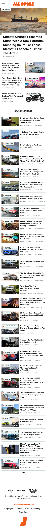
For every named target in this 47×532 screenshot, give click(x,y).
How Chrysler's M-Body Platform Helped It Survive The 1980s (32, 328)
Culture (7, 313)
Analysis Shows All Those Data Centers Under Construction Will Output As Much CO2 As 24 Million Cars (32, 302)
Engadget (8, 508)
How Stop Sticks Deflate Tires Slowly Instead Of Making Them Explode (32, 120)
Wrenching (8, 195)
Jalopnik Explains (10, 260)
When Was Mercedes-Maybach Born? (32, 262)
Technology (9, 405)
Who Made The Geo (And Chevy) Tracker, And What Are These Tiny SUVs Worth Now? (32, 159)
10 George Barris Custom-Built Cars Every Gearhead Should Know (32, 315)
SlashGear (23, 512)
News (6, 299)
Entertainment (33, 78)
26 (17, 346)
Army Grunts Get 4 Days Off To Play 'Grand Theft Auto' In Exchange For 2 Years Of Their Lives (12, 81)
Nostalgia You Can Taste (11, 326)
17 (17, 412)
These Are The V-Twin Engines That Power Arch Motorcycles (12, 96)
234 (17, 425)
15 (17, 215)
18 (17, 333)
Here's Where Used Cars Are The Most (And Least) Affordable (31, 368)
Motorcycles (33, 93)
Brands (7, 156)
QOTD (30, 63)
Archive (21, 490)
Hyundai (7, 379)
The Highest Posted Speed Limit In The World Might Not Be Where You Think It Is (31, 172)
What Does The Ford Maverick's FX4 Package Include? (29, 288)
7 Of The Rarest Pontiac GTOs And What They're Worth (31, 434)
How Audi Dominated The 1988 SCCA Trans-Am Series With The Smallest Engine (32, 185)
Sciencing (35, 508)
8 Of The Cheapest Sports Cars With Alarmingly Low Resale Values (32, 211)
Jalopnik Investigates (9, 170)
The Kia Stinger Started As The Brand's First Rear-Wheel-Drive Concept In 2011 (32, 275)
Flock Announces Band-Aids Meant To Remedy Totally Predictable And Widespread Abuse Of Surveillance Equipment (31, 448)
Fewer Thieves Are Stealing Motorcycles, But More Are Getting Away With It (31, 224)
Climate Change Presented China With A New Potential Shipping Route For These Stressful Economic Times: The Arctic (23, 45)
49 (17, 453)
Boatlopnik (7, 9)
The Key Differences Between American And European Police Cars (32, 395)
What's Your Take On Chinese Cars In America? (31, 421)
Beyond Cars (9, 143)
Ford (6, 131)
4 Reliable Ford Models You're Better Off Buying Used (32, 133)
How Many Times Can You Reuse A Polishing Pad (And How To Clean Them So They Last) (31, 354)
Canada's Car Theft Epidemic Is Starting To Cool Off (32, 341)
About (11, 490)
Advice (7, 366)
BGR (27, 508)
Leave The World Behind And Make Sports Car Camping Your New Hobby (32, 236)
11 (17, 177)
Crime (6, 118)
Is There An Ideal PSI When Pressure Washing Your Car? (31, 198)
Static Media (16, 496)
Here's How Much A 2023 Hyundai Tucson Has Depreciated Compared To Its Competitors (31, 381)
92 (17, 306)
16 (17, 400)
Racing (7, 182)
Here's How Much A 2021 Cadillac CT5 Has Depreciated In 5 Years (31, 249)
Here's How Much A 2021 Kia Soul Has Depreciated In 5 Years (31, 463)
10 (17, 438)
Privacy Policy (33, 491)
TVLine (19, 508)
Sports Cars (9, 208)
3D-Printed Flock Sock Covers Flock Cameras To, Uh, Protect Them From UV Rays (32, 408)
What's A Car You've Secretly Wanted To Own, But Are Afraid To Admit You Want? (11, 66)
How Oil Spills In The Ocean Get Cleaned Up (31, 146)
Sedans (7, 273)
